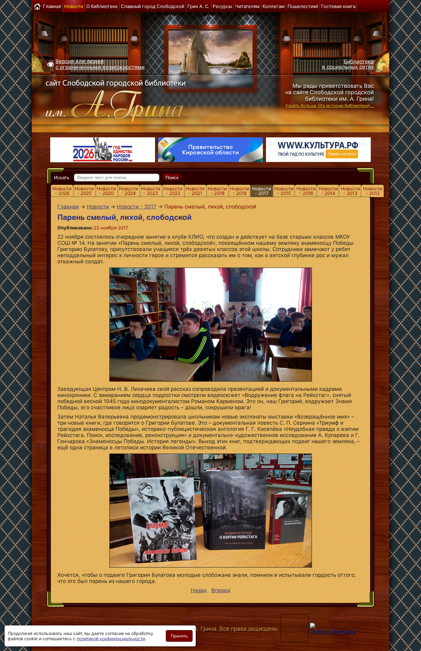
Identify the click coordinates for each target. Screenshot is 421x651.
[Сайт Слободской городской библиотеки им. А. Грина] (128, 99)
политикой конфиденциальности (111, 638)
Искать (61, 177)
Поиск (172, 177)
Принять (179, 635)
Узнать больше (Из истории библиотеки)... (329, 105)
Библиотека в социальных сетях (348, 64)
